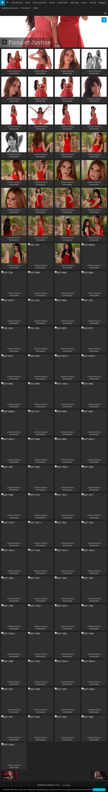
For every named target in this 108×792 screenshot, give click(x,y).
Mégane (102, 2)
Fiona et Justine (39, 2)
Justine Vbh (62, 2)
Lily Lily (93, 2)
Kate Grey (74, 2)
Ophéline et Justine (9, 8)
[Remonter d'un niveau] (4, 41)
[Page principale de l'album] (7, 2)
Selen (35, 8)
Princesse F (26, 8)
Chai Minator (17, 2)
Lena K (84, 2)
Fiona (27, 2)
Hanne (52, 2)
